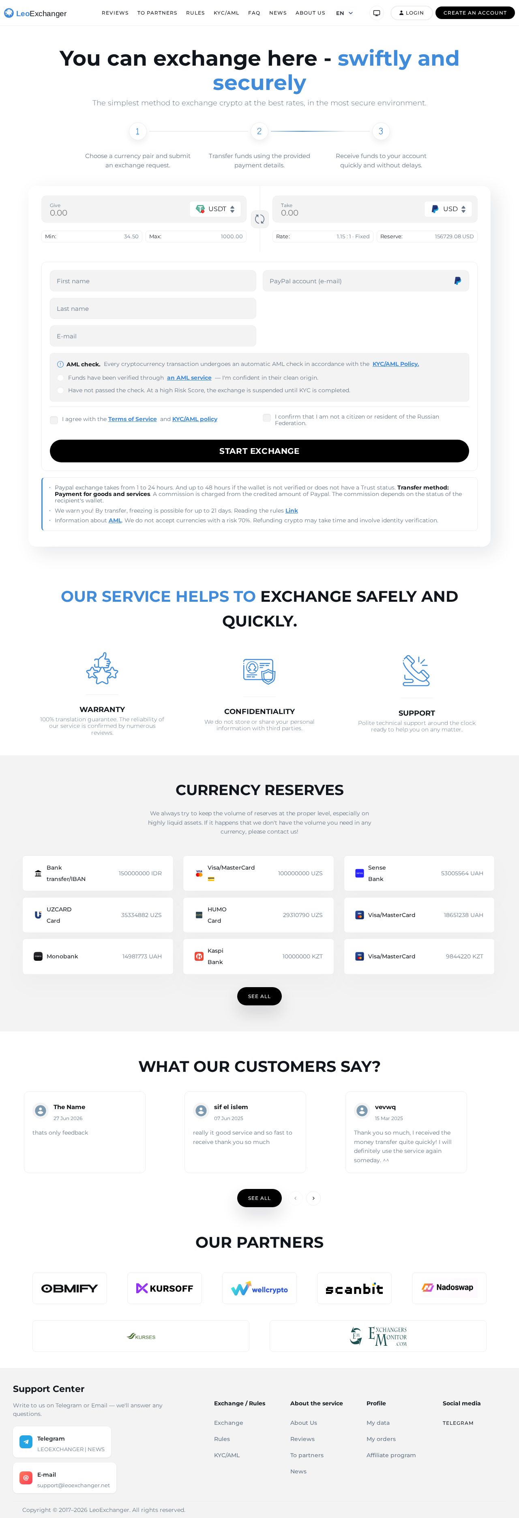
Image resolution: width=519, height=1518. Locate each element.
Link (291, 510)
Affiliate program (391, 1455)
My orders (381, 1439)
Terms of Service (132, 419)
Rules (195, 13)
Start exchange (259, 451)
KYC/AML (226, 13)
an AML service (189, 377)
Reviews (115, 13)
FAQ (254, 13)
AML (115, 520)
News (278, 13)
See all (259, 996)
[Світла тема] (376, 13)
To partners (157, 13)
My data (378, 1422)
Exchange (228, 1422)
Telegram (458, 1423)
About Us (310, 13)
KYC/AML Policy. (396, 364)
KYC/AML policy (194, 419)
